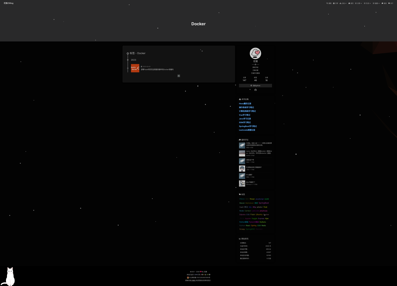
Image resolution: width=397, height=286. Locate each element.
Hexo (242, 199)
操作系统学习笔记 (246, 107)
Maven (242, 203)
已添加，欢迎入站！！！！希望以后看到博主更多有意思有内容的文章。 (259, 144)
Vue (265, 207)
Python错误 (243, 222)
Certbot (248, 211)
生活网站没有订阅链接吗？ (254, 167)
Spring (253, 225)
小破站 (193, 280)
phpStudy (263, 211)
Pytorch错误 (254, 222)
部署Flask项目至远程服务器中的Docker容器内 (157, 69)
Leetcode (255, 211)
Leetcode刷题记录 (247, 130)
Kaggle (254, 218)
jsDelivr (260, 207)
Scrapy (242, 229)
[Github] (255, 90)
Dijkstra (242, 214)
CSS (248, 214)
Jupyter (248, 218)
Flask (252, 214)
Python (242, 225)
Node (241, 211)
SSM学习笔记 (245, 122)
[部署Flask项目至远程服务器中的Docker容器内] (135, 68)
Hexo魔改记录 (245, 103)
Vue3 (241, 207)
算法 (246, 207)
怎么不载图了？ (251, 182)
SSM (259, 225)
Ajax (267, 218)
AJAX (267, 199)
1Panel (252, 199)
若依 (256, 203)
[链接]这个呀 (250, 160)
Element (259, 229)
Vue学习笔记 (244, 115)
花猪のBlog (8, 3)
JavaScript (259, 199)
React (248, 225)
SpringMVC (250, 229)
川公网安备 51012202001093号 (199, 277)
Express (261, 218)
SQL (250, 207)
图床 (247, 199)
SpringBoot (264, 203)
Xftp (254, 207)
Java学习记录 (245, 119)
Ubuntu (259, 214)
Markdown (249, 203)
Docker (266, 214)
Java (241, 218)
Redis (264, 225)
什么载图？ (249, 175)
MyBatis (262, 222)
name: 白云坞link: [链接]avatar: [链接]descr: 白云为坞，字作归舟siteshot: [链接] (259, 152)
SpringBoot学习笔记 (248, 126)
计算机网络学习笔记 (247, 111)
